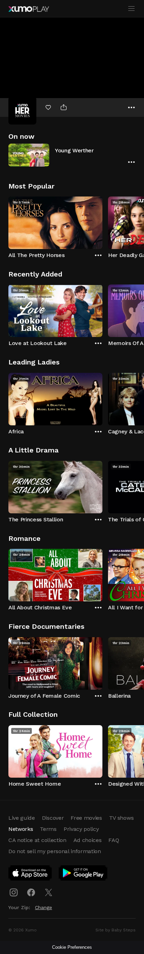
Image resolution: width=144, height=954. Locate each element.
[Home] (28, 9)
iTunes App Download (30, 874)
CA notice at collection (37, 840)
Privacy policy (81, 829)
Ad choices (87, 840)
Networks (20, 829)
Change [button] (43, 907)
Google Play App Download (83, 874)
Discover (53, 818)
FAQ (113, 840)
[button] (72, 155)
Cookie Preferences (72, 947)
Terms (48, 829)
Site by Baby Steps (115, 930)
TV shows (121, 818)
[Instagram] (13, 892)
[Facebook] (31, 892)
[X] (48, 892)
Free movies (86, 818)
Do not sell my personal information (54, 851)
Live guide (21, 818)
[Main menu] (131, 9)
